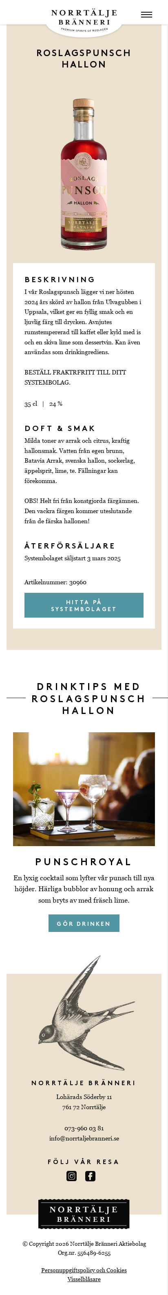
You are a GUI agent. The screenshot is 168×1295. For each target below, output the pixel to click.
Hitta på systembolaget (84, 605)
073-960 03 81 (84, 1128)
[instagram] (74, 1176)
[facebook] (93, 1176)
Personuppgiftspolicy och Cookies (84, 1270)
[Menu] (146, 15)
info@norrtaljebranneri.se (84, 1138)
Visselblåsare (84, 1279)
